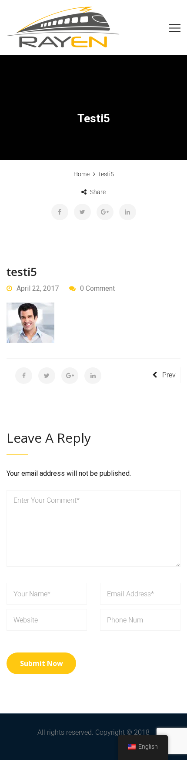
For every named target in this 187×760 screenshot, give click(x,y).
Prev (169, 375)
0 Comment (97, 288)
